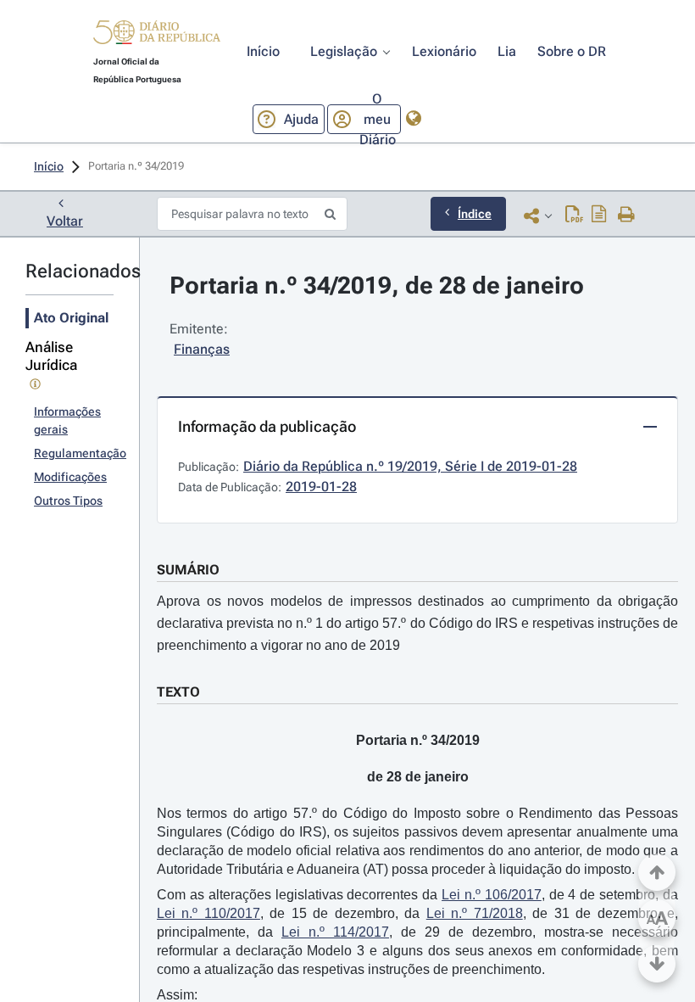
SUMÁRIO (188, 570)
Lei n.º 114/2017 (335, 932)
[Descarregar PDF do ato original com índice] (599, 215)
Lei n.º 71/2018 (474, 913)
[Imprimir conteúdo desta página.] (627, 215)
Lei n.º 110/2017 (208, 913)
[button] (156, 34)
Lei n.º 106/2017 (492, 894)
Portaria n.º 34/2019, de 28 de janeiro (377, 285)
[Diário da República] (156, 36)
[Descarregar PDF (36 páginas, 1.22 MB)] (574, 215)
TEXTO (178, 692)
